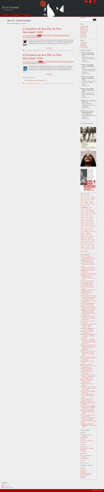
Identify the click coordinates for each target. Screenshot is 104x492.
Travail (89, 245)
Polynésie (35, 37)
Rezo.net (83, 477)
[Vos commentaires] (94, 3)
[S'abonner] (86, 3)
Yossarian (84, 451)
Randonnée (83, 236)
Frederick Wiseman (84, 215)
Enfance (82, 209)
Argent (86, 200)
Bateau (55, 35)
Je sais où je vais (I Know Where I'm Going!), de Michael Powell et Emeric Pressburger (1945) (89, 376)
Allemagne (93, 197)
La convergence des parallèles (88, 448)
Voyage (82, 248)
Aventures (52, 35)
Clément (83, 42)
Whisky (39, 37)
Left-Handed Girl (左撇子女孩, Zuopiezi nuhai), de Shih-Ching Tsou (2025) (88, 336)
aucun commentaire (28, 50)
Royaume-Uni (83, 239)
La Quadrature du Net (86, 474)
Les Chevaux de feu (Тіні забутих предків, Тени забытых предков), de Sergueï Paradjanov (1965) (89, 297)
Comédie (92, 204)
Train (86, 245)
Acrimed (83, 467)
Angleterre (92, 199)
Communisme (83, 205)
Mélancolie (92, 222)
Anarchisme (87, 199)
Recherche (83, 17)
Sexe (86, 244)
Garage (90, 215)
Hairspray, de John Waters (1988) (88, 273)
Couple (88, 205)
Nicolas (83, 45)
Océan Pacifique (26, 37)
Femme (82, 214)
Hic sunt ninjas (85, 437)
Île (85, 219)
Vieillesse (88, 247)
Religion (82, 237)
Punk (87, 234)
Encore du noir (85, 446)
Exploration (60, 35)
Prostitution (88, 233)
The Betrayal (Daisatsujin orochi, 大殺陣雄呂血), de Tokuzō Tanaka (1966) (89, 425)
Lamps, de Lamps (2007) (87, 364)
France (94, 214)
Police (82, 231)
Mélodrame (83, 223)
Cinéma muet (86, 204)
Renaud (25, 35)
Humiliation (91, 217)
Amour (82, 199)
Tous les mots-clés (84, 251)
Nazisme (88, 227)
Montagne (87, 225)
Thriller (82, 245)
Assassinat (90, 200)
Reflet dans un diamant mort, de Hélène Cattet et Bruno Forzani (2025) (88, 412)
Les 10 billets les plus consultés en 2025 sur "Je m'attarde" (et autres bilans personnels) (89, 388)
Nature (84, 227)
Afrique (88, 197)
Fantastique (93, 212)
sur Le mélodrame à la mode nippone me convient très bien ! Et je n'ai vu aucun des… (88, 69)
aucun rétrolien (38, 50)
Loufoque (82, 222)
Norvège (68, 35)
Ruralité (89, 239)
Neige (93, 227)
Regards (83, 476)
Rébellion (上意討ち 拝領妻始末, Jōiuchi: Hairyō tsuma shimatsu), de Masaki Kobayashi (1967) (89, 407)
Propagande (83, 233)
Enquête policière (88, 209)
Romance (90, 237)
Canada (91, 202)
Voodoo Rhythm (85, 458)
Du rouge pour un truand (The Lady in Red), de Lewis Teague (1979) (88, 264)
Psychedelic (83, 234)
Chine (82, 204)
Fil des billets (12, 23)
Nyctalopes (84, 449)
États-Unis (92, 211)
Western (92, 248)
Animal (82, 200)
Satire (82, 241)
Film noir (86, 214)
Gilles (83, 44)
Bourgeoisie (87, 202)
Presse (83, 34)
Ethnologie (83, 212)
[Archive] (90, 3)
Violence (92, 247)
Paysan (82, 230)
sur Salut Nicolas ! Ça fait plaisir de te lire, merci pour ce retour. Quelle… (89, 81)
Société (83, 37)
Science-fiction (87, 241)
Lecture (39, 35)
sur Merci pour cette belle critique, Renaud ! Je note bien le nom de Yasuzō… (88, 93)
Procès (94, 231)
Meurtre (92, 223)
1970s (85, 196)
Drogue (90, 207)
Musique (83, 28)
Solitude (89, 244)
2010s (92, 196)
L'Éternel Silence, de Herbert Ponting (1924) (36, 80)
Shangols (84, 442)
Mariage (86, 222)
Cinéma (40, 61)
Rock (86, 237)
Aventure (84, 31)
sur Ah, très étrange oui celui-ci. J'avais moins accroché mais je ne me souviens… (88, 57)
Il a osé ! (83, 439)
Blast (83, 468)
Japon (82, 220)
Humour (82, 219)
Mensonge (88, 223)
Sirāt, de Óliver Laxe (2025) (87, 379)
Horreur (86, 217)
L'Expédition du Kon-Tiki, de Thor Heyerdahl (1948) (42, 30)
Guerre (82, 217)
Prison (90, 231)
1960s (82, 196)
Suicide (93, 244)
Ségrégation (91, 242)
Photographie (87, 230)
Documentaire (61, 61)
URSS (93, 245)
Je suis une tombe (85, 463)
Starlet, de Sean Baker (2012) (88, 401)
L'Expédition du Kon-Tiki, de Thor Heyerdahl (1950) (42, 56)
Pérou (31, 37)
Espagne (86, 211)
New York (83, 228)
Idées (83, 35)
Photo (83, 32)
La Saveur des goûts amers (87, 440)
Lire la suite (49, 48)
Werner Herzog (87, 248)
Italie (91, 219)
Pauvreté (90, 228)
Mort (91, 225)
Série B (82, 244)
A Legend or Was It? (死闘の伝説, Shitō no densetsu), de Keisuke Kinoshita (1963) (89, 318)
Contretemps (84, 470)
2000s (88, 196)
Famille (87, 212)
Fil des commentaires (22, 23)
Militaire (82, 225)
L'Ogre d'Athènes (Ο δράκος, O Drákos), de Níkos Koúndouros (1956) (88, 395)
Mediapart (84, 471)
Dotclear (100, 490)
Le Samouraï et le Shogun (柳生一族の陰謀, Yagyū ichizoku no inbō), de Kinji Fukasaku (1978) (89, 311)
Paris (87, 228)
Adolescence (83, 197)
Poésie (92, 230)
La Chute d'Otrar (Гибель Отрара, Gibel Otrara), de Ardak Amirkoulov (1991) (89, 325)
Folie (91, 214)
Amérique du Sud (45, 35)
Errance (82, 211)
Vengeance (83, 247)
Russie (93, 239)
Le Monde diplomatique (88, 220)
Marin (64, 35)
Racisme (91, 234)
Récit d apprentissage (90, 236)
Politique (86, 231)
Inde (88, 219)
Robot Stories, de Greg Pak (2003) (89, 356)
